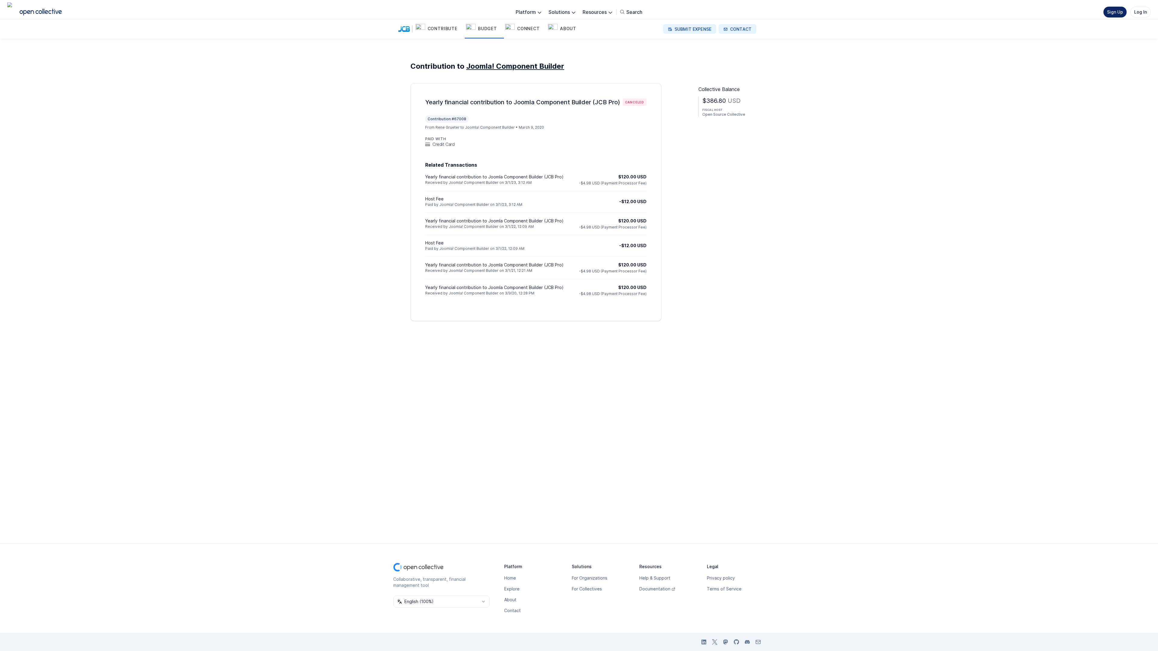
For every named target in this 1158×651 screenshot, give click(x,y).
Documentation (654, 588)
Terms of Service (724, 588)
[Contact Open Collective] (758, 642)
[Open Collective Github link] (736, 642)
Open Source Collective (723, 114)
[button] (439, 29)
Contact (512, 610)
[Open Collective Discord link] (747, 642)
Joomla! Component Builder (515, 66)
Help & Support (654, 577)
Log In (1140, 11)
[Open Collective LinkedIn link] (704, 642)
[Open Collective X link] (714, 642)
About (510, 599)
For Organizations (589, 577)
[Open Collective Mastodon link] (725, 642)
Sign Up (1115, 11)
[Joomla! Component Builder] (405, 29)
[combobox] (441, 602)
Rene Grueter (447, 127)
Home (510, 577)
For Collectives (587, 588)
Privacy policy (721, 577)
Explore (512, 588)
